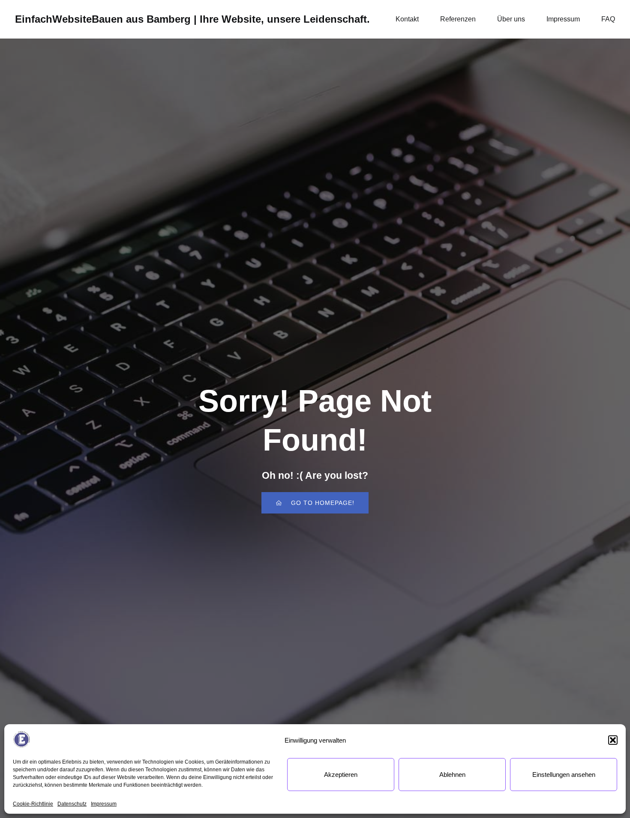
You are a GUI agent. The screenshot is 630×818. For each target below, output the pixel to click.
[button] (613, 740)
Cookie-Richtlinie (33, 804)
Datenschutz (72, 804)
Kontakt (407, 19)
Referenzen (458, 19)
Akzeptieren (340, 774)
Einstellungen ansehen (563, 774)
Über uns (511, 19)
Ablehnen (452, 774)
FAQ (608, 19)
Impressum (104, 804)
